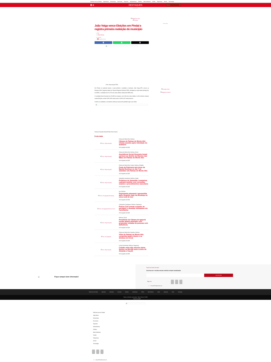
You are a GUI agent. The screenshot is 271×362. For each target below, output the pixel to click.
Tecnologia (171, 1)
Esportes (126, 1)
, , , (131, 165)
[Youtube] (181, 282)
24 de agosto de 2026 (124, 147)
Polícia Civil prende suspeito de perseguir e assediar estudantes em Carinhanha (133, 208)
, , (128, 152)
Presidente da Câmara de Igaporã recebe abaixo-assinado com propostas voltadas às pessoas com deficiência (133, 222)
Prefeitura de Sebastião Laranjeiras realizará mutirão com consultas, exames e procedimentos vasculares (133, 182)
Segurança (159, 1)
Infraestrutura (133, 1)
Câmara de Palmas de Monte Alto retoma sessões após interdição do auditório (133, 143)
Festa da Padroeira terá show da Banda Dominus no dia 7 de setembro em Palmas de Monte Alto (133, 169)
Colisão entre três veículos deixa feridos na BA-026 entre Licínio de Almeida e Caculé (132, 249)
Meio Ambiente (147, 1)
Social (165, 1)
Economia (120, 1)
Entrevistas (113, 1)
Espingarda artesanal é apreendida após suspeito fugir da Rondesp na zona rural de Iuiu (133, 195)
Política (140, 1)
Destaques (135, 5)
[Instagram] (176, 282)
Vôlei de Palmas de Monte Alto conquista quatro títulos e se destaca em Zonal (131, 236)
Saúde (153, 1)
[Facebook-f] (172, 282)
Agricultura (106, 1)
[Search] (180, 5)
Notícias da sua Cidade (96, 1)
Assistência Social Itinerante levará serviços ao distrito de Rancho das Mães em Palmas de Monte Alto (133, 156)
